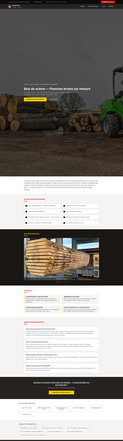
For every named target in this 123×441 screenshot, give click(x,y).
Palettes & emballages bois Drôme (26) (31, 431)
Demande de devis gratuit (35, 99)
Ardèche (41, 185)
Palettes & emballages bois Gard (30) (78, 428)
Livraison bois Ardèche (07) (74, 431)
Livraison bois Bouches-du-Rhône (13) (52, 428)
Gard (27, 185)
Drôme (33, 185)
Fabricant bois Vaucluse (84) (28, 428)
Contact (111, 6)
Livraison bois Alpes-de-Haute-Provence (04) (33, 435)
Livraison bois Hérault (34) (55, 431)
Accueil (82, 6)
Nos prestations (93, 6)
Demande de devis (107, 2)
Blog (103, 6)
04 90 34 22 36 (38, 2)
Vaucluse (91, 183)
